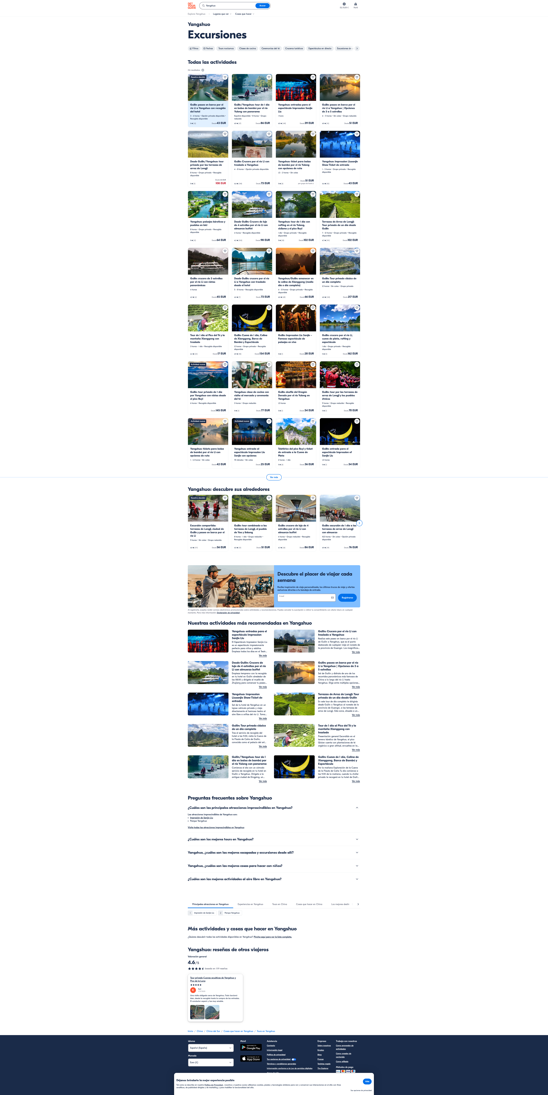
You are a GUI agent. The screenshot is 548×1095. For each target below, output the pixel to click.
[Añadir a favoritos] (225, 77)
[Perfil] (355, 4)
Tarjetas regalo (324, 1064)
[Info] (202, 70)
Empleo (321, 1050)
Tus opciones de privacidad (279, 1059)
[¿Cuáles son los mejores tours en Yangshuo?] (357, 839)
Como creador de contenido (343, 1055)
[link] (208, 100)
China (200, 1031)
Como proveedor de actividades (344, 1047)
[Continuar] (359, 523)
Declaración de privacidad (228, 613)
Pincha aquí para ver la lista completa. (273, 937)
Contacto (271, 1045)
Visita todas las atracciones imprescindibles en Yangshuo (216, 827)
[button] (208, 100)
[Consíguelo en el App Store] (251, 1059)
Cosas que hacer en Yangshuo (238, 1031)
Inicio (190, 1031)
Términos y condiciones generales (281, 1064)
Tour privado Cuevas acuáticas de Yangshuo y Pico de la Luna (213, 979)
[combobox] (227, 6)
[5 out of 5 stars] (215, 985)
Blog (320, 1054)
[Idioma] (344, 4)
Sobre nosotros (324, 1045)
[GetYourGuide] (192, 5)
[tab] (210, 904)
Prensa (321, 1059)
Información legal (274, 1050)
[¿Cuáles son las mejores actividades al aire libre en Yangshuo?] (357, 879)
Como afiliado (342, 1061)
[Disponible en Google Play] (251, 1047)
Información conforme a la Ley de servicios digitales (289, 1068)
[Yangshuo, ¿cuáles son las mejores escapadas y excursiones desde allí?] (357, 852)
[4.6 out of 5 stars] (196, 968)
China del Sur (213, 1031)
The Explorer (323, 1068)
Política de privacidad (276, 1054)
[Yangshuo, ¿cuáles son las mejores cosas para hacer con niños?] (357, 866)
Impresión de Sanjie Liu (201, 818)
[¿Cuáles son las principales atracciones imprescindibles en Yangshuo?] (357, 808)
